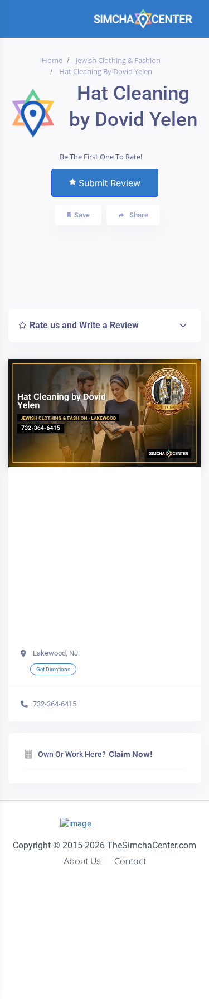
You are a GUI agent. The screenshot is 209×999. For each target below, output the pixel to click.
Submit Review (109, 182)
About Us (82, 860)
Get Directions (53, 669)
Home (52, 60)
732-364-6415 (54, 704)
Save (82, 215)
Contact (130, 860)
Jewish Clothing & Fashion (118, 60)
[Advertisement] (110, 264)
